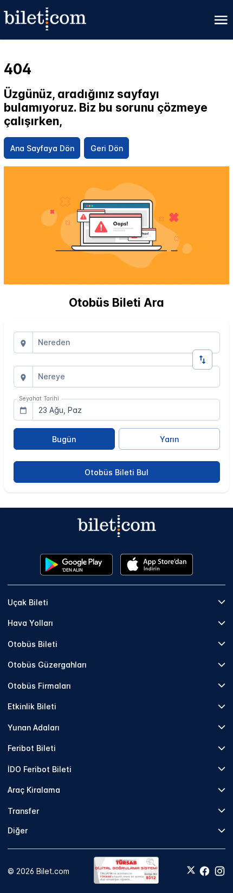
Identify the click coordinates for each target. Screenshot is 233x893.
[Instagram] (219, 871)
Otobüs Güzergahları (47, 664)
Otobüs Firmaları (39, 685)
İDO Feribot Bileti (40, 769)
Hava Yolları (30, 622)
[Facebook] (204, 871)
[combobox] (126, 342)
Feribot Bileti (32, 748)
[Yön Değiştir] (202, 360)
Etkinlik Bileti (32, 706)
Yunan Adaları (34, 727)
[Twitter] (191, 871)
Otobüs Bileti (32, 644)
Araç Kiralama (34, 789)
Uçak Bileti (28, 602)
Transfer (23, 811)
